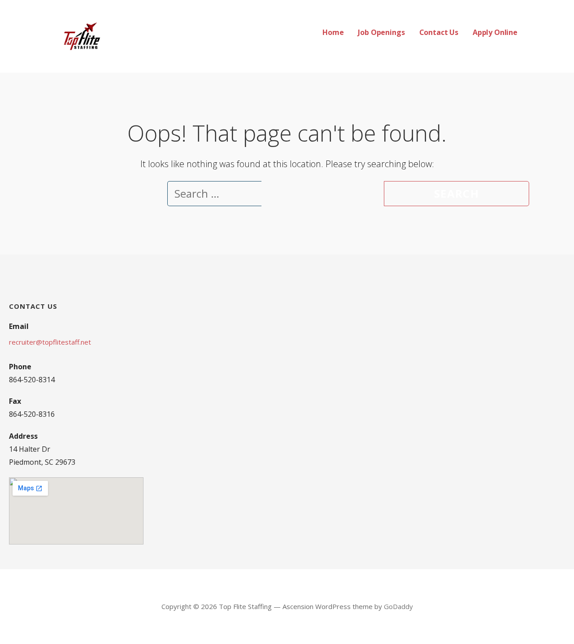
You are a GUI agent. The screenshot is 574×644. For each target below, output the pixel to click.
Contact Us (438, 32)
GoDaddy (398, 606)
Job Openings (381, 32)
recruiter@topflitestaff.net (50, 341)
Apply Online (495, 32)
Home (333, 32)
